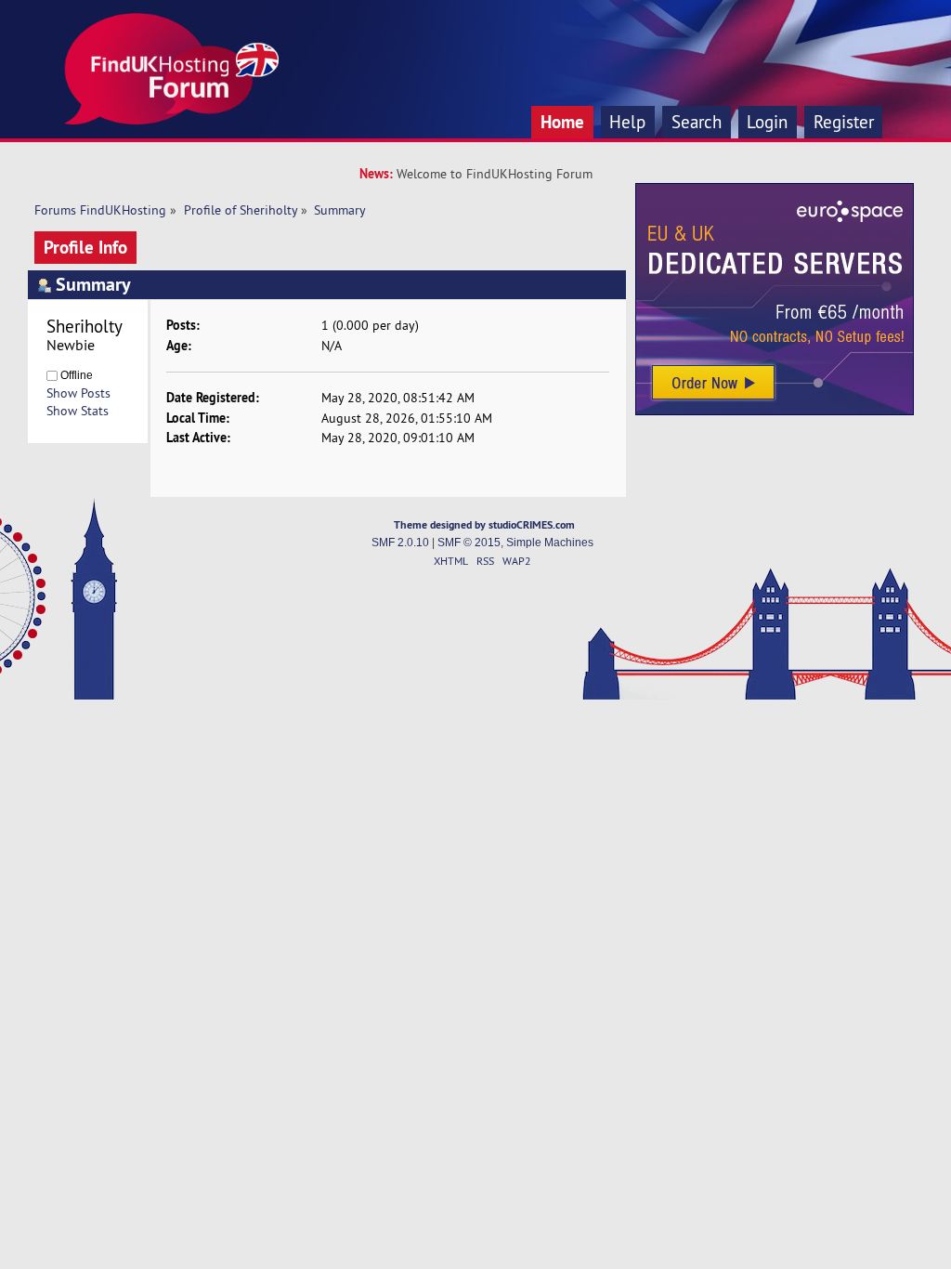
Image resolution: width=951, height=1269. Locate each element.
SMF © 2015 (469, 542)
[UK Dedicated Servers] (774, 410)
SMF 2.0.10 (400, 542)
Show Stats (77, 410)
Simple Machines (549, 542)
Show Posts (78, 393)
